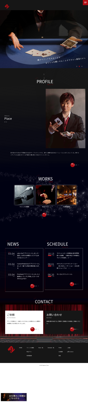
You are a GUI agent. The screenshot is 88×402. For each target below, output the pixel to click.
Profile (60, 347)
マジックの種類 (30, 347)
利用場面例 (29, 355)
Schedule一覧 (51, 347)
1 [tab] (77, 66)
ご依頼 (68, 347)
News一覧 (40, 347)
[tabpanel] (44, 39)
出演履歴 (61, 351)
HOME (20, 347)
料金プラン (29, 351)
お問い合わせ (70, 351)
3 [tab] (82, 66)
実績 (60, 355)
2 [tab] (79, 66)
